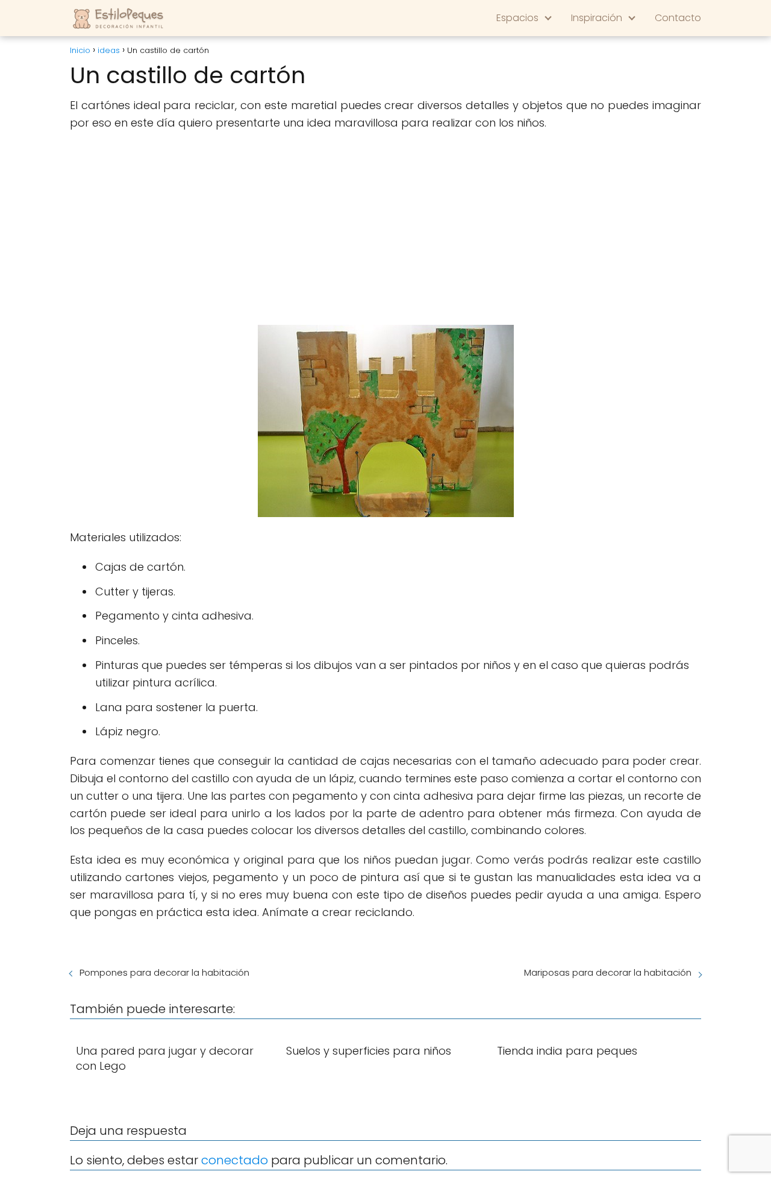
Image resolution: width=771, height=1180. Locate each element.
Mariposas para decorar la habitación (607, 972)
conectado (234, 1160)
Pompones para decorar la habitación (164, 972)
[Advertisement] (385, 228)
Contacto (678, 18)
